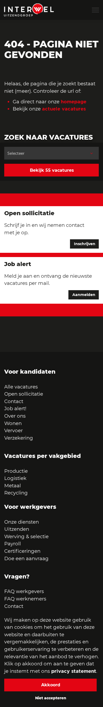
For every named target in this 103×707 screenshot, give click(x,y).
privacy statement (73, 671)
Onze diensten (21, 522)
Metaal (12, 486)
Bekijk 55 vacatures (52, 170)
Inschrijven (84, 243)
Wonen (13, 423)
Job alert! (15, 408)
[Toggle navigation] (96, 10)
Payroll (12, 544)
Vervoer (13, 430)
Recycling (16, 493)
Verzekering (18, 438)
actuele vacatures (64, 108)
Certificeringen (22, 551)
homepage (73, 101)
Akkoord (50, 684)
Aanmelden (83, 294)
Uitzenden (16, 529)
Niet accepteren (50, 698)
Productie (16, 471)
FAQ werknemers (25, 599)
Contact (13, 401)
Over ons (15, 416)
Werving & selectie (26, 536)
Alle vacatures (21, 387)
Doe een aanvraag (26, 558)
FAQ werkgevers (24, 591)
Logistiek (15, 478)
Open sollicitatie (23, 394)
